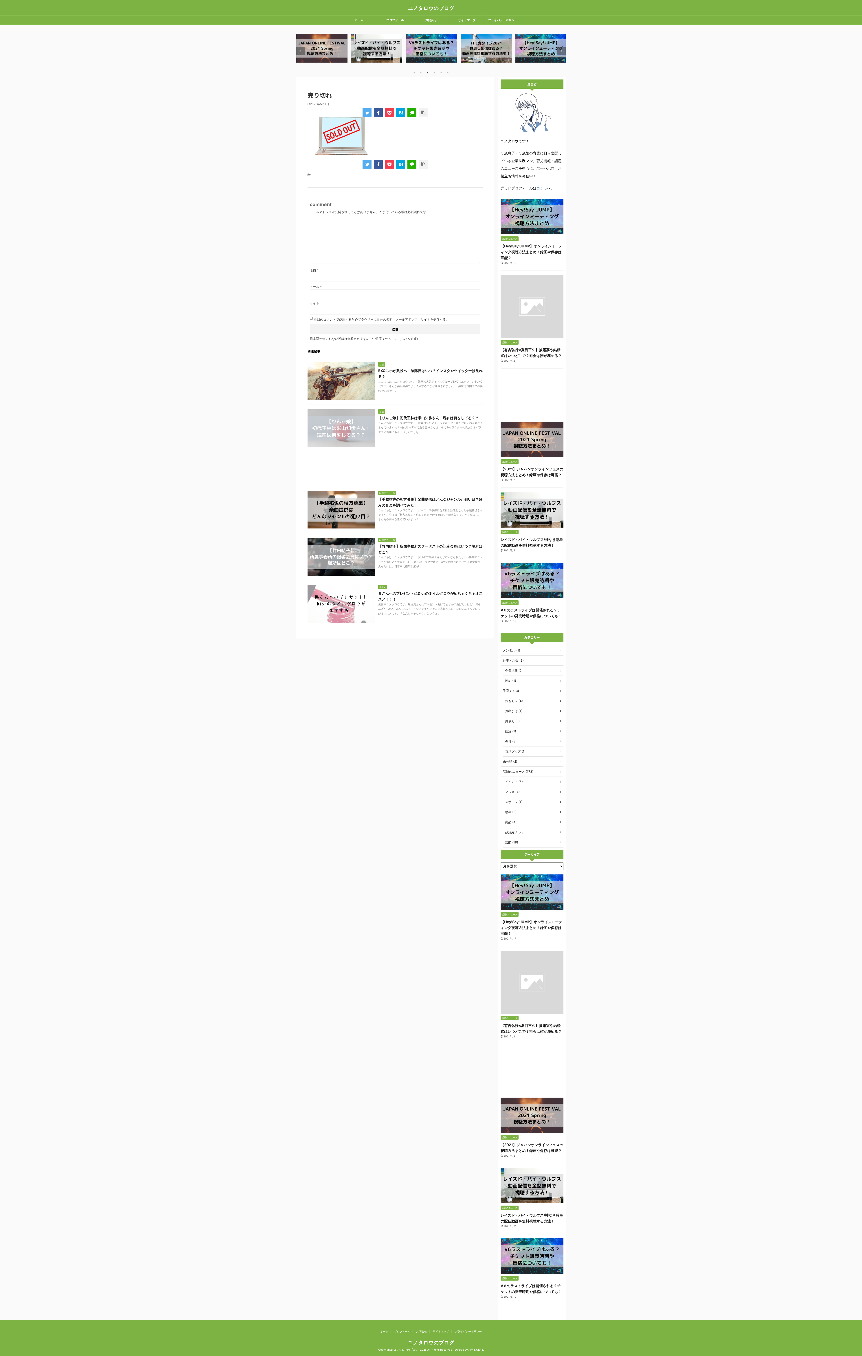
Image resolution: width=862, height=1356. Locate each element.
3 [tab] (427, 72)
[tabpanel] (321, 48)
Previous (300, 51)
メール (316, 286)
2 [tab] (421, 72)
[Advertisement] (395, 470)
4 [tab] (434, 72)
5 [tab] (441, 72)
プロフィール (395, 20)
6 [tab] (448, 72)
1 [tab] (414, 72)
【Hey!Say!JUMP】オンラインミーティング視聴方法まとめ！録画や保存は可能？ (531, 252)
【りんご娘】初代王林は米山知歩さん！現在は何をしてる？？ (428, 418)
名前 (314, 270)
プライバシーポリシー (502, 20)
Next (561, 51)
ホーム (359, 20)
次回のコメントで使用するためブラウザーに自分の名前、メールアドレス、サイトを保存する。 (381, 319)
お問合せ (431, 20)
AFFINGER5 (475, 1349)
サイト (314, 303)
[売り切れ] (400, 112)
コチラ (542, 188)
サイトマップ (467, 20)
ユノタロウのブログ (431, 8)
